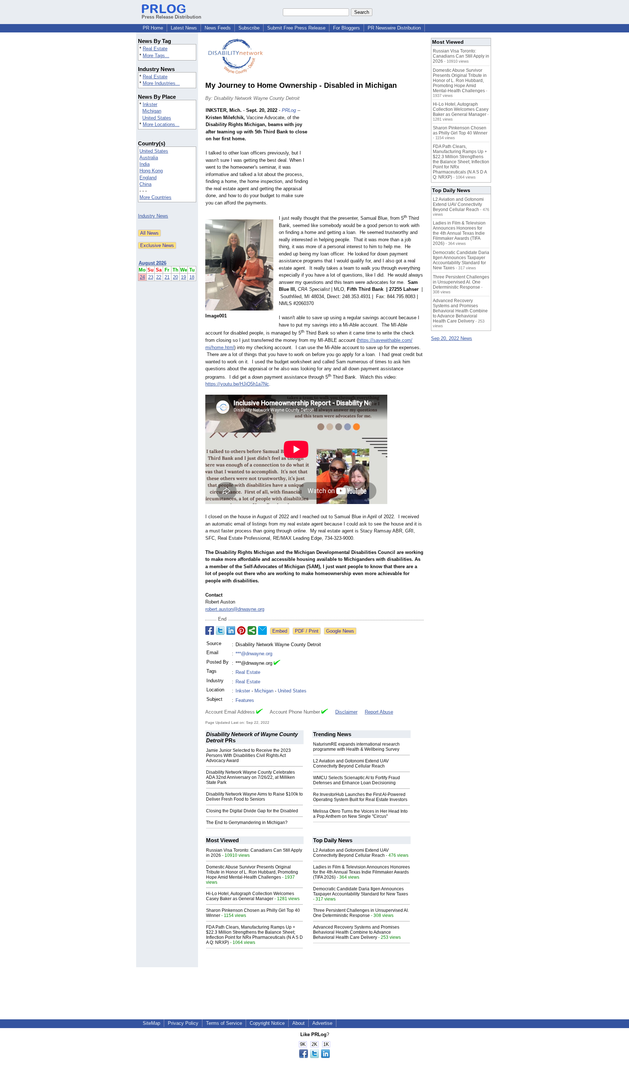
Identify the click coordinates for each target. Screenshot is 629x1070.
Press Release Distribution (171, 17)
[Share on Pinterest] (241, 630)
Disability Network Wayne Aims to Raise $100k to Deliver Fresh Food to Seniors (254, 797)
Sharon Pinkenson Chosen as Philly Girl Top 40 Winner (460, 130)
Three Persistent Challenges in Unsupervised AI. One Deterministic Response (361, 913)
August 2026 (152, 263)
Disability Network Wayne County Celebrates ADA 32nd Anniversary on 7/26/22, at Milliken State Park (250, 777)
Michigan (151, 111)
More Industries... (161, 83)
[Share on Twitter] (220, 630)
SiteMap (151, 1023)
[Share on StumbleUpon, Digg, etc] (252, 630)
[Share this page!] (314, 1056)
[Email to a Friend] (262, 630)
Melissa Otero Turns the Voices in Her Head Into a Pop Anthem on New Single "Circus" (360, 814)
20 (175, 277)
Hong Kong (151, 170)
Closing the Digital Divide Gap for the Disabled (252, 810)
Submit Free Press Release (296, 28)
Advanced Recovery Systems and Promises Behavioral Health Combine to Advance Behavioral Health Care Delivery (356, 932)
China (145, 184)
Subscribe (249, 28)
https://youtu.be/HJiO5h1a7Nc (237, 384)
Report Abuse (379, 712)
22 (158, 277)
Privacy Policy (183, 1023)
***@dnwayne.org (254, 653)
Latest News (184, 28)
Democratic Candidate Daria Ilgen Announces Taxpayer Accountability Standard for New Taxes (360, 891)
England (148, 177)
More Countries (155, 197)
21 (167, 277)
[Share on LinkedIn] (230, 630)
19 (183, 277)
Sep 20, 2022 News (451, 338)
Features (245, 700)
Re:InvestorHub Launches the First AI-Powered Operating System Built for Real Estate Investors (360, 797)
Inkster (150, 104)
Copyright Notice (267, 1023)
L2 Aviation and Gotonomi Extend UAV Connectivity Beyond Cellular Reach (351, 763)
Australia (148, 157)
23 (150, 277)
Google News (340, 631)
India (144, 164)
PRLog (289, 110)
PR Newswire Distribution (394, 28)
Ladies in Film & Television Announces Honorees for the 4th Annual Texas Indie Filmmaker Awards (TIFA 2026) (361, 872)
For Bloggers (346, 28)
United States (156, 118)
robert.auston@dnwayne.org (234, 609)
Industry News (153, 216)
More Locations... (161, 124)
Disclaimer (346, 712)
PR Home (153, 28)
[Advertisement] (369, 160)
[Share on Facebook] (209, 630)
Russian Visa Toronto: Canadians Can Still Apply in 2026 (461, 56)
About (298, 1023)
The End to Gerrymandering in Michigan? (247, 822)
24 (142, 277)
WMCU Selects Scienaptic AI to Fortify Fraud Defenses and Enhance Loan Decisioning (356, 780)
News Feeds (218, 28)
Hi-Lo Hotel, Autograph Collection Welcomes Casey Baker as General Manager (250, 896)
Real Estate (155, 48)
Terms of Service (224, 1023)
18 (191, 277)
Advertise (322, 1023)
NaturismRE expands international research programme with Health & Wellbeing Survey (356, 747)
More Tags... (156, 55)
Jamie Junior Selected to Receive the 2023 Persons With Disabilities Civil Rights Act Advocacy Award (248, 755)
